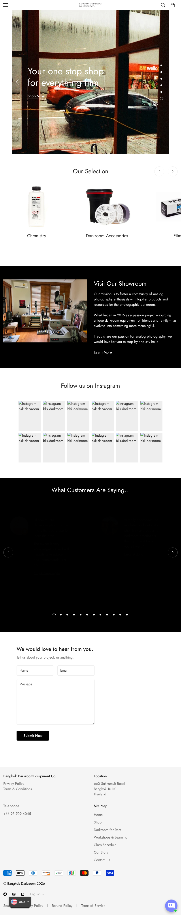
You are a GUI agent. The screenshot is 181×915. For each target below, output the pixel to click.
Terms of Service (93, 905)
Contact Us (102, 859)
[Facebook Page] (5, 894)
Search (8, 905)
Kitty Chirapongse (47, 572)
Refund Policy (62, 905)
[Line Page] (23, 894)
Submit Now (32, 735)
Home (98, 814)
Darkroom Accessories (107, 236)
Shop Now (36, 96)
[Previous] (17, 82)
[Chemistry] (36, 206)
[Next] (155, 82)
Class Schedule (105, 844)
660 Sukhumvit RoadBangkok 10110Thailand (109, 789)
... (41, 564)
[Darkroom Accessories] (107, 206)
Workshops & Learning (110, 837)
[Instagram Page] (14, 894)
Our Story (101, 852)
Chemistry (36, 236)
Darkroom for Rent (107, 829)
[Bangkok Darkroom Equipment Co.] (90, 5)
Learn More (103, 352)
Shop (98, 822)
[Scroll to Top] (172, 891)
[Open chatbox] (171, 906)
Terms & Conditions (17, 788)
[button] (173, 5)
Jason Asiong (133, 554)
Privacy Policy (13, 783)
